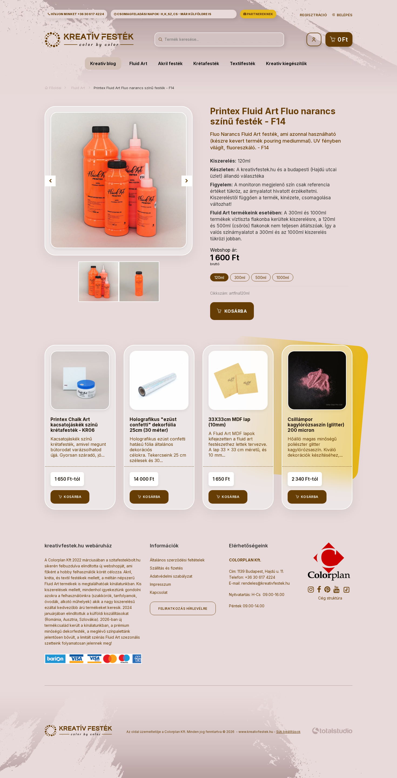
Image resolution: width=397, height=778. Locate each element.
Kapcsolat (158, 592)
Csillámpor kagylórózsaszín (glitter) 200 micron (316, 425)
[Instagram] (312, 590)
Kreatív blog (103, 63)
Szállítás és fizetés (166, 568)
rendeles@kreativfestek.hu (265, 583)
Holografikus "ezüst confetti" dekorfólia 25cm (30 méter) (153, 425)
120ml (219, 277)
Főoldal (54, 88)
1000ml (283, 277)
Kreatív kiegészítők (286, 63)
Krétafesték (206, 63)
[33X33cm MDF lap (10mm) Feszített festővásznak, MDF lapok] (238, 380)
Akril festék (170, 63)
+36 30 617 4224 (91, 14)
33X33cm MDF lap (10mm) (229, 422)
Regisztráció (313, 15)
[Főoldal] (89, 39)
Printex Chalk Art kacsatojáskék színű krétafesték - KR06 (74, 425)
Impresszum (160, 584)
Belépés (343, 15)
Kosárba (234, 311)
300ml (239, 277)
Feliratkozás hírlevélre (182, 609)
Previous (50, 181)
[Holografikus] (159, 380)
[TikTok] (347, 590)
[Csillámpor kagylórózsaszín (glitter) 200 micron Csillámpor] (317, 380)
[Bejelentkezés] (314, 39)
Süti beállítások (288, 732)
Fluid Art (138, 63)
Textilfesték (242, 63)
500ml (260, 277)
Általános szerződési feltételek (177, 560)
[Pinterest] (329, 590)
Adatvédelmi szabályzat (171, 576)
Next (186, 181)
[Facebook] (320, 590)
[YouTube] (338, 590)
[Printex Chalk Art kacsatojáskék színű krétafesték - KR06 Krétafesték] (80, 380)
